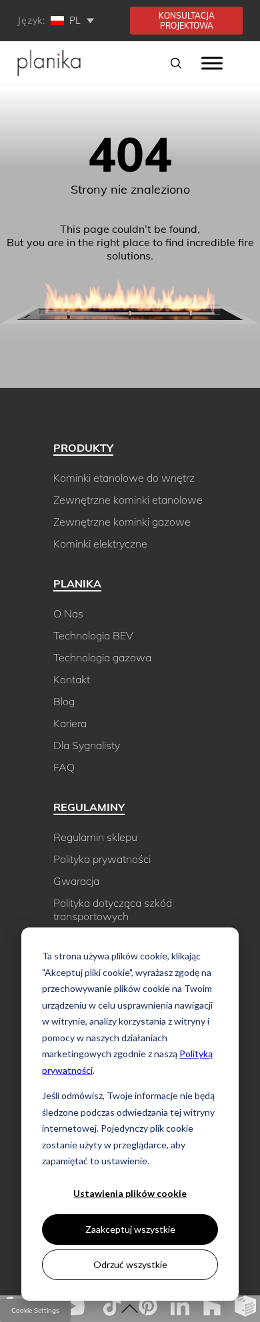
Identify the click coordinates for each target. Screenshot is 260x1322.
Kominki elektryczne (100, 543)
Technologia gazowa (102, 657)
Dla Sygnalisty (86, 745)
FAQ (64, 767)
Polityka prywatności (102, 859)
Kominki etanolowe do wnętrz (124, 477)
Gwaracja (76, 881)
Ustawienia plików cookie (130, 1193)
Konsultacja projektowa (187, 21)
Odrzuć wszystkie (130, 1264)
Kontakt (71, 679)
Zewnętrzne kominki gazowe (122, 521)
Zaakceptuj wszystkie (130, 1229)
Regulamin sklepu (95, 837)
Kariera (70, 723)
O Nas (68, 613)
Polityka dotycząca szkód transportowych (112, 909)
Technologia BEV (93, 635)
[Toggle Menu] (212, 63)
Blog (64, 701)
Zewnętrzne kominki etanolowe (128, 499)
